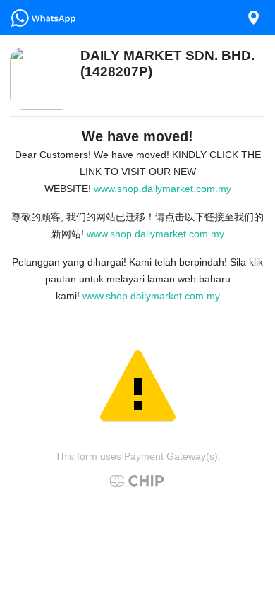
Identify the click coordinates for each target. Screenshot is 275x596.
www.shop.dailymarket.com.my (162, 188)
